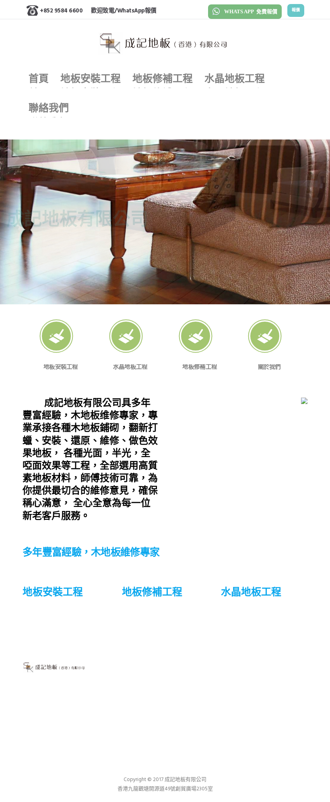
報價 (296, 10)
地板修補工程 (152, 658)
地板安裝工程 (152, 645)
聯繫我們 (142, 685)
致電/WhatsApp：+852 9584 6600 (254, 670)
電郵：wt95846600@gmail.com (264, 695)
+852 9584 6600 (61, 11)
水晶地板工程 (152, 671)
